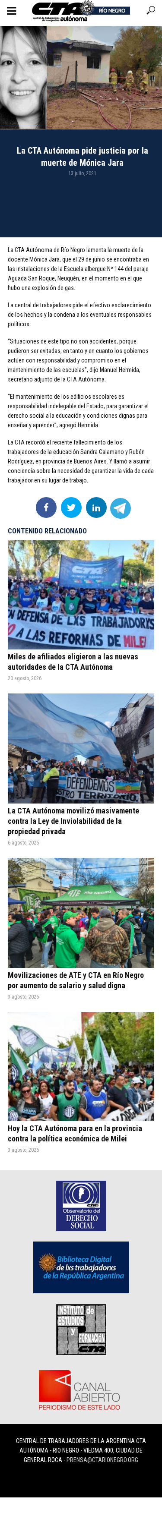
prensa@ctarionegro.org (102, 1459)
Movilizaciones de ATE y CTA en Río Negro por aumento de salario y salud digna (76, 980)
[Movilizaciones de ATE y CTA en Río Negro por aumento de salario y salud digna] (81, 912)
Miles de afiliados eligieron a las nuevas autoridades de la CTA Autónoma (73, 661)
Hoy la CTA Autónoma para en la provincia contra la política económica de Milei (75, 1133)
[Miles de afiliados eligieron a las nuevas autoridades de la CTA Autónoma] (81, 594)
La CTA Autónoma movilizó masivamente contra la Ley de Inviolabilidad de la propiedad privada (73, 821)
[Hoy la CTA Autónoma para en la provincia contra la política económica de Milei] (81, 1066)
